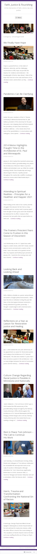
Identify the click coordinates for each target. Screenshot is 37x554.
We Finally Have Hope (15, 42)
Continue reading (25, 133)
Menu (19, 18)
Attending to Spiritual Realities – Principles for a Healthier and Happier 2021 (18, 194)
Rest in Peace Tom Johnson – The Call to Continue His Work (18, 434)
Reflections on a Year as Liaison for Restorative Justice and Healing (16, 323)
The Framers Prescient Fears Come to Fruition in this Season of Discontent (18, 233)
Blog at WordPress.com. (27, 548)
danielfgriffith (8, 61)
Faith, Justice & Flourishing (19, 4)
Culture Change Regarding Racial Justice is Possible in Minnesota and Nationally (17, 378)
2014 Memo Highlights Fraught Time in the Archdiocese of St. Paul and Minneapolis (15, 149)
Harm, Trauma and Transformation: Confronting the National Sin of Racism (18, 495)
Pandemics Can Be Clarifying (18, 93)
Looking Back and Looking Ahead (13, 270)
